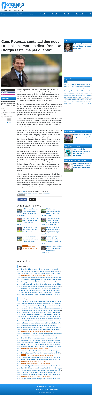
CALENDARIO (39, 389)
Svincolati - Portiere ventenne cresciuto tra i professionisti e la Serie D (43, 321)
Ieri (69, 82)
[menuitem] (90, 14)
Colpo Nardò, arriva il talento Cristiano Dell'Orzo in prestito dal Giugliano (44, 273)
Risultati (9, 122)
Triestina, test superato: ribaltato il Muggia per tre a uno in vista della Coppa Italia (46, 306)
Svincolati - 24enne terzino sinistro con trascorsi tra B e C (39, 338)
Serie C (24, 191)
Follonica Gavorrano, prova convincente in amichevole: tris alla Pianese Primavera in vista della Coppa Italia (55, 342)
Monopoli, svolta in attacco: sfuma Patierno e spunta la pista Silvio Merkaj (44, 327)
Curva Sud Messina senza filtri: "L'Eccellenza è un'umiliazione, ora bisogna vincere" (47, 314)
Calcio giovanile (69, 160)
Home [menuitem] (3, 14)
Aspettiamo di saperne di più (9, 113)
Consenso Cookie (42, 386)
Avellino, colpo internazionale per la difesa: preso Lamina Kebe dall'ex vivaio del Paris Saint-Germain (53, 359)
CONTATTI (46, 389)
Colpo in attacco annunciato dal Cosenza (37, 355)
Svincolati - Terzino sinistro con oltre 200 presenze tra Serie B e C (42, 329)
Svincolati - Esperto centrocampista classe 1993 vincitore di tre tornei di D (44, 312)
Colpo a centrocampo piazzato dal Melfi (36, 275)
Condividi (23, 199)
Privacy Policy (52, 386)
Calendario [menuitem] (80, 14)
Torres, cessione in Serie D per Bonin (35, 363)
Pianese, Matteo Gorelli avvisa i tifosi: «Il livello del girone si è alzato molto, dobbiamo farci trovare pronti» (54, 370)
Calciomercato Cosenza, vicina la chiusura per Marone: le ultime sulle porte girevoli (47, 271)
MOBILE (52, 389)
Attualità (67, 146)
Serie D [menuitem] (66, 14)
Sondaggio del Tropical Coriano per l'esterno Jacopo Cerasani (41, 282)
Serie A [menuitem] (31, 14)
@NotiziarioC (46, 193)
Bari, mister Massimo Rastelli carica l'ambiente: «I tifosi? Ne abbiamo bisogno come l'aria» (49, 368)
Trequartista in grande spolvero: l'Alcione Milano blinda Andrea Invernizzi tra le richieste (48, 301)
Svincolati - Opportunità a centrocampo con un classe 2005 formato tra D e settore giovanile (50, 366)
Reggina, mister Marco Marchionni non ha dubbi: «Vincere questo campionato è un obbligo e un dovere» (54, 318)
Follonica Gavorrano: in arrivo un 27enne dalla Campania (39, 336)
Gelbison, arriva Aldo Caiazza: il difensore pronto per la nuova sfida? (42, 340)
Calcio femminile (69, 131)
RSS (57, 389)
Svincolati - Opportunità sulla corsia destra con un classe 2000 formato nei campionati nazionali (51, 357)
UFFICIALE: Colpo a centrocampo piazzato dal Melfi (77, 104)
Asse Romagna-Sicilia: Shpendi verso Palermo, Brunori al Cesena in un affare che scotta (49, 284)
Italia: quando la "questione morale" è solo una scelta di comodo (82, 46)
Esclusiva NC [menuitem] (17, 14)
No (4, 110)
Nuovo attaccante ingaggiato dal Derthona (37, 331)
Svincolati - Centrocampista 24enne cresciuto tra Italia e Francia (41, 346)
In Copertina (68, 41)
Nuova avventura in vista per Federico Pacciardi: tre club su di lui (30, 230)
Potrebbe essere (7, 116)
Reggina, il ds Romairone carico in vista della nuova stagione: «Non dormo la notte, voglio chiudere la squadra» (56, 290)
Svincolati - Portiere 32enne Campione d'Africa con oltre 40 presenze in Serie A (46, 295)
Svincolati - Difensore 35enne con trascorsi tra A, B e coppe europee (42, 303)
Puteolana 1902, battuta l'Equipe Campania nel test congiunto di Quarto (43, 351)
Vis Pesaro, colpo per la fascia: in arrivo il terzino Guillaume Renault (30, 239)
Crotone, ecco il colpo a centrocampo (35, 376)
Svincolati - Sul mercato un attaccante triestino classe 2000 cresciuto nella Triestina (47, 277)
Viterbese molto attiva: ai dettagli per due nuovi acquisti (38, 325)
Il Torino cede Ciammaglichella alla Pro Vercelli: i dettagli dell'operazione (44, 280)
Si (3, 108)
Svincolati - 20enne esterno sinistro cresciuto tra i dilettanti (39, 269)
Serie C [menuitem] (54, 14)
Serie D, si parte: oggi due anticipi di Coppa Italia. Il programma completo (44, 292)
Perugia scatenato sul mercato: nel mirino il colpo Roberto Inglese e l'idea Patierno (47, 310)
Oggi (65, 82)
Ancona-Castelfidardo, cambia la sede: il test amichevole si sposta (42, 316)
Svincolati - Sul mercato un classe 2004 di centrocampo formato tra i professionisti (47, 374)
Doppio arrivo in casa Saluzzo (33, 361)
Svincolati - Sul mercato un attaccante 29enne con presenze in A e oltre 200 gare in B (48, 286)
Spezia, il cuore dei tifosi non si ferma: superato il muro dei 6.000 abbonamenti (46, 353)
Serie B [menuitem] (42, 14)
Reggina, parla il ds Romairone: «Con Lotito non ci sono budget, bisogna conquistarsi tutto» (50, 344)
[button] (9, 119)
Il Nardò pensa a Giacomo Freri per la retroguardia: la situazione (41, 333)
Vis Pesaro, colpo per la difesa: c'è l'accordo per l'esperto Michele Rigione (44, 288)
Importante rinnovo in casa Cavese (35, 348)
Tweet (33, 199)
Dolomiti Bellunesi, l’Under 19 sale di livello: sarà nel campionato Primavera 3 (82, 165)
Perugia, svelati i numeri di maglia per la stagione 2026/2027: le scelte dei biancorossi (48, 378)
